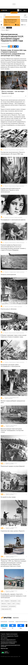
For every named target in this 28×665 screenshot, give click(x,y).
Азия (19, 600)
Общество (7, 600)
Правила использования (11, 634)
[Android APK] (5, 652)
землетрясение (4, 606)
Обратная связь (4, 648)
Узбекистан (3, 603)
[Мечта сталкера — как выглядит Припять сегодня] (14, 80)
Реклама (16, 636)
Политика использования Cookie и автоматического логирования (9, 642)
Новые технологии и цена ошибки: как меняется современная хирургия (10, 22)
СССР (13, 603)
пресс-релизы (4, 638)
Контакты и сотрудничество (7, 636)
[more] (25, 96)
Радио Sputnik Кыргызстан (10, 19)
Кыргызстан (4, 621)
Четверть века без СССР (6, 609)
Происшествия (13, 600)
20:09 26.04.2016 (5, 43)
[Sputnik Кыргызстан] (4, 10)
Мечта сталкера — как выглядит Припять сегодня (13, 92)
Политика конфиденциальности (8, 639)
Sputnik (6, 149)
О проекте (3, 634)
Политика (11, 621)
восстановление (12, 606)
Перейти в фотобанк (20, 149)
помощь (18, 603)
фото (2, 600)
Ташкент (9, 603)
